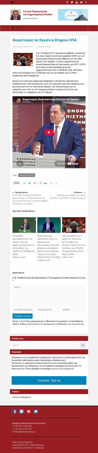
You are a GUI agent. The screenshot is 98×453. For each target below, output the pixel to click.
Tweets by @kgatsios (21, 397)
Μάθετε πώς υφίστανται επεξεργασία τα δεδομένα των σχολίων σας (52, 324)
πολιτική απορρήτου (63, 368)
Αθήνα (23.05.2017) (27, 175)
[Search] (83, 345)
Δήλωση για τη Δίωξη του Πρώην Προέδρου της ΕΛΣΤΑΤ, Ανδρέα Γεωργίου (67, 195)
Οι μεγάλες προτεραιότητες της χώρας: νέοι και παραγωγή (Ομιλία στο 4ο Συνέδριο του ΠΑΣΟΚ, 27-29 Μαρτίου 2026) (24, 244)
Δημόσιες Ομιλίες (45, 47)
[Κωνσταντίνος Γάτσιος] (49, 14)
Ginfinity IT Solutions (34, 447)
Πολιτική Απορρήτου (22, 442)
